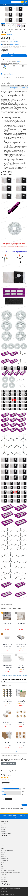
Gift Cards (3, 845)
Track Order (10, 817)
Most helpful (4, 801)
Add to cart (14, 56)
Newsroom (3, 827)
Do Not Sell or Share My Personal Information (10, 872)
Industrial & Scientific (14, 87)
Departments (5, 4)
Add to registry (21, 77)
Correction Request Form (8, 763)
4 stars (2, 789)
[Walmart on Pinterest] (10, 884)
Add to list (8, 77)
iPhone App (3, 877)
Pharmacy (3, 852)
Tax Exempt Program (5, 860)
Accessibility (4, 856)
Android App (4, 879)
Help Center (22, 815)
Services (11, 4)
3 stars (2, 791)
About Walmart (4, 823)
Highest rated (17, 799)
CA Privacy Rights (5, 868)
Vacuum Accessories (15, 88)
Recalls (2, 854)
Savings (16, 4)
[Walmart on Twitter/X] (5, 884)
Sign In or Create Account (10, 815)
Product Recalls (4, 858)
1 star (3, 794)
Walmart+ (3, 844)
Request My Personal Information (8, 870)
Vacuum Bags (22, 88)
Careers (3, 825)
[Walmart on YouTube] (7, 884)
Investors (3, 829)
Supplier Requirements (6, 833)
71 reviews (10, 34)
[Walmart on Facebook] (2, 884)
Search (24, 804)
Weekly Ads (19, 817)
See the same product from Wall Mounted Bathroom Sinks (14, 675)
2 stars (2, 792)
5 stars (2, 788)
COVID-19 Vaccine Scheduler (7, 850)
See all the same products (21, 751)
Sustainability (4, 831)
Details (11, 74)
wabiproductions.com (14, 44)
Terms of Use (4, 864)
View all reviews (5, 783)
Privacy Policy (4, 866)
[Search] (22, 2)
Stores (2, 840)
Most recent (8, 799)
